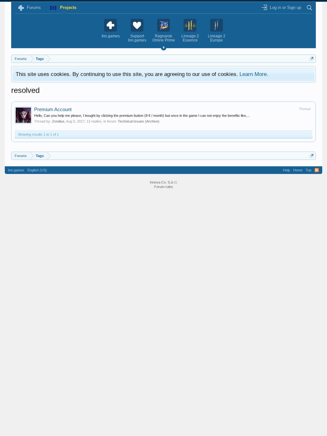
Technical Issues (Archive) (138, 121)
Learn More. (254, 74)
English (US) (37, 170)
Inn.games (16, 170)
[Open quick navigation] (312, 58)
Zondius (58, 121)
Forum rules (163, 187)
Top (308, 170)
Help (286, 170)
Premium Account (53, 109)
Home (297, 170)
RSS (317, 170)
